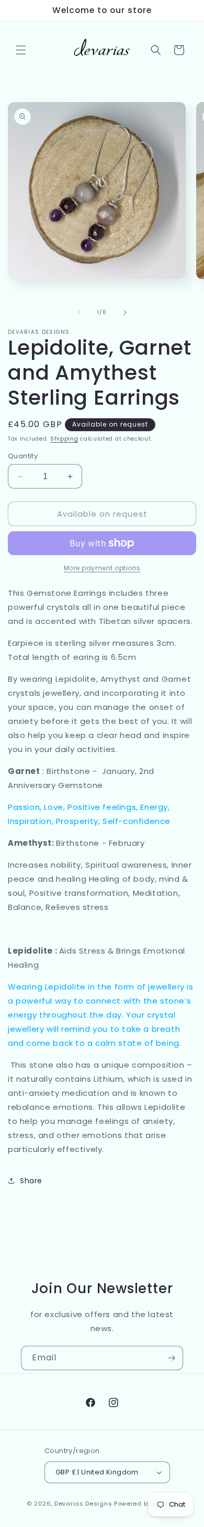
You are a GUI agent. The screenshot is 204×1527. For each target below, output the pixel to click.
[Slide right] (125, 312)
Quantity (23, 456)
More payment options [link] (102, 568)
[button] (20, 50)
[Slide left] (78, 312)
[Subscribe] (171, 1358)
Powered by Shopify (145, 1503)
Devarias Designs (83, 1503)
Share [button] (31, 1180)
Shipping (64, 439)
